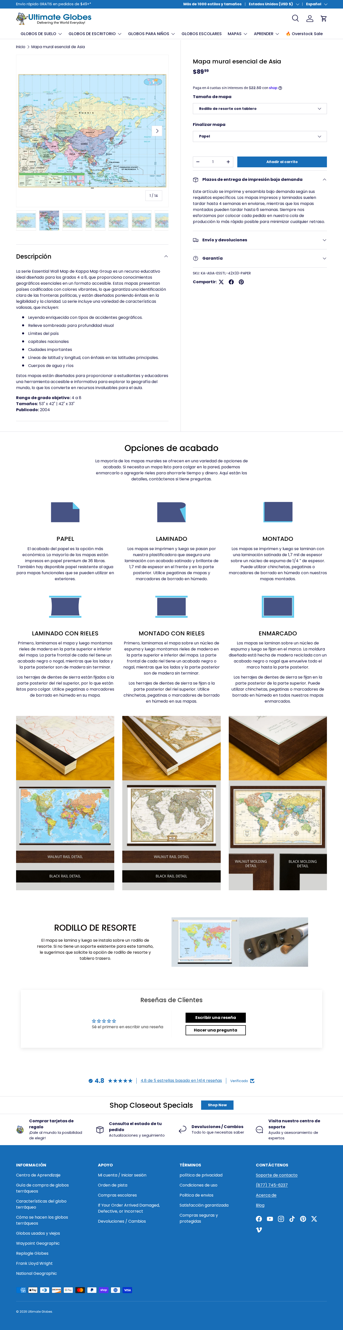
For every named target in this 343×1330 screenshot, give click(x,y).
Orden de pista (112, 1185)
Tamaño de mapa (212, 97)
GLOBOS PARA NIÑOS (148, 34)
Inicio (20, 47)
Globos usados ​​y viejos (38, 1233)
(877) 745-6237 (272, 1185)
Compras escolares (117, 1195)
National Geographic (36, 1273)
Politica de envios (196, 1195)
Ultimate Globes (40, 1311)
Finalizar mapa (209, 124)
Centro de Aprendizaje (38, 1175)
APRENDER (263, 34)
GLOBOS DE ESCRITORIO (92, 34)
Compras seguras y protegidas (199, 1218)
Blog (260, 1205)
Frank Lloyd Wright (34, 1263)
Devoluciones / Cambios (122, 1221)
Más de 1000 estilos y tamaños (212, 4)
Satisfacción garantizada (204, 1205)
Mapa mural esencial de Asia (58, 47)
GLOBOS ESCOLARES (202, 34)
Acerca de (266, 1195)
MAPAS (235, 34)
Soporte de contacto (277, 1175)
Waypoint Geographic (38, 1243)
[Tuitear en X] (221, 282)
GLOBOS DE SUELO (38, 34)
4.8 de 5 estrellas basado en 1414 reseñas (181, 1080)
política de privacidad (201, 1175)
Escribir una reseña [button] (215, 1017)
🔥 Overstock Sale (304, 34)
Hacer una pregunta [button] (215, 1030)
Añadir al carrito (282, 161)
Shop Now (217, 1104)
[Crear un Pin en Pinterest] (241, 282)
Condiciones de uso (198, 1185)
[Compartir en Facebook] (231, 282)
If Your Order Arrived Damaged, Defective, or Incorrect (129, 1208)
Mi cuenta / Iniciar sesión (122, 1175)
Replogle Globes (32, 1253)
